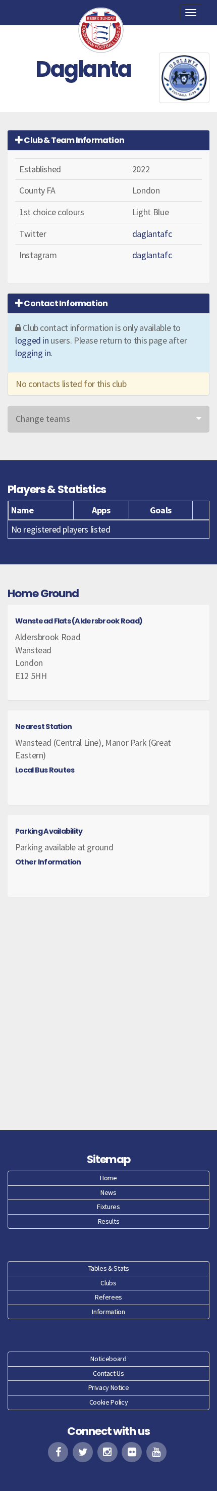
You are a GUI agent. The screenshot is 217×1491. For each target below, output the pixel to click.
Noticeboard (108, 1358)
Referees (108, 1297)
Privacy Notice (108, 1387)
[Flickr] (132, 1452)
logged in (32, 340)
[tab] (108, 140)
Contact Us (108, 1373)
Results (108, 1221)
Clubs (108, 1282)
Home (108, 1177)
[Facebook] (58, 1452)
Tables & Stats (108, 1268)
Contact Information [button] (65, 303)
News (108, 1192)
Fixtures (108, 1206)
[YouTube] (156, 1452)
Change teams (43, 418)
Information (108, 1311)
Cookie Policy (108, 1402)
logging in (32, 353)
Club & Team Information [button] (73, 140)
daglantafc (152, 233)
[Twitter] (83, 1452)
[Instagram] (107, 1452)
